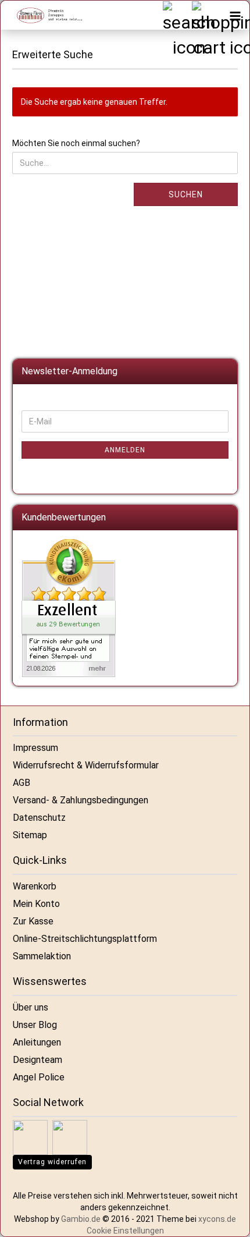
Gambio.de (81, 1219)
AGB (21, 782)
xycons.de (217, 1219)
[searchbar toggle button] (176, 15)
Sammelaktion (42, 956)
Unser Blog (35, 1024)
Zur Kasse (33, 921)
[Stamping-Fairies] (44, 15)
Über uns (30, 1007)
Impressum (35, 747)
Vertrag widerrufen (52, 1162)
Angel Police (39, 1077)
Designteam (37, 1059)
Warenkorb (34, 886)
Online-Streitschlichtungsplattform (85, 938)
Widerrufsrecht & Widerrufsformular (86, 765)
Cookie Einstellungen (125, 1230)
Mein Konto (36, 903)
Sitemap (30, 835)
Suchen (186, 194)
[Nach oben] (226, 1219)
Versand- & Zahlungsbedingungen (80, 800)
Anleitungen (37, 1042)
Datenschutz (39, 817)
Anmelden (125, 450)
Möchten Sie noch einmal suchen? (76, 143)
